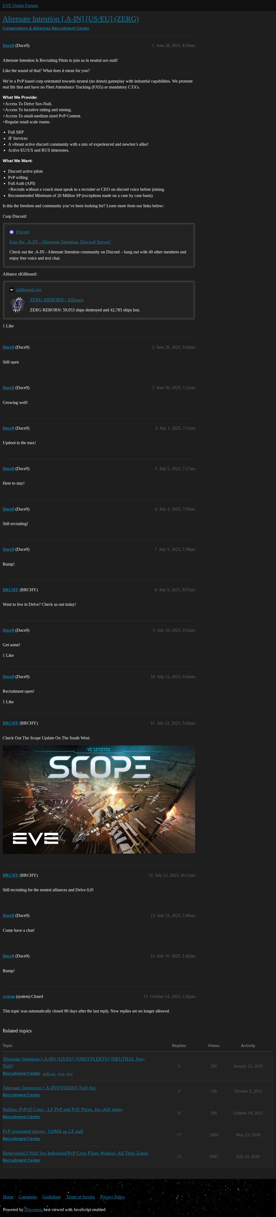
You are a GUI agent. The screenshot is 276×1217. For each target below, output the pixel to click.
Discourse (33, 1209)
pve (70, 1073)
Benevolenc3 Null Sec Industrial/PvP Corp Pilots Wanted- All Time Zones (75, 1153)
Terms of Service (80, 1197)
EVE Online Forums (20, 5)
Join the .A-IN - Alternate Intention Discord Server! (60, 241)
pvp (61, 1073)
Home (8, 1197)
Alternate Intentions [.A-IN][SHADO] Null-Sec (49, 1087)
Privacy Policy (112, 1197)
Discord (22, 232)
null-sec (49, 1073)
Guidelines (51, 1197)
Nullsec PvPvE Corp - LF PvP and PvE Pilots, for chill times (62, 1109)
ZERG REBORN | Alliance (57, 299)
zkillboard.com (28, 289)
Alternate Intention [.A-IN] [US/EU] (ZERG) (71, 19)
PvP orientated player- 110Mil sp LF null (43, 1131)
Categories (28, 1197)
